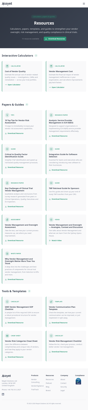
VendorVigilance (37, 386)
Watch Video (57, 240)
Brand (48, 390)
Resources (50, 379)
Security (63, 387)
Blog (47, 387)
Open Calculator (14, 85)
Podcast (49, 383)
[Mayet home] (7, 4)
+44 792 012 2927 (14, 390)
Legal (62, 390)
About (62, 379)
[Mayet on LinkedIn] (3, 394)
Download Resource (15, 133)
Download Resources (56, 39)
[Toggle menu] (84, 3)
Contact (63, 383)
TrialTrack (34, 389)
